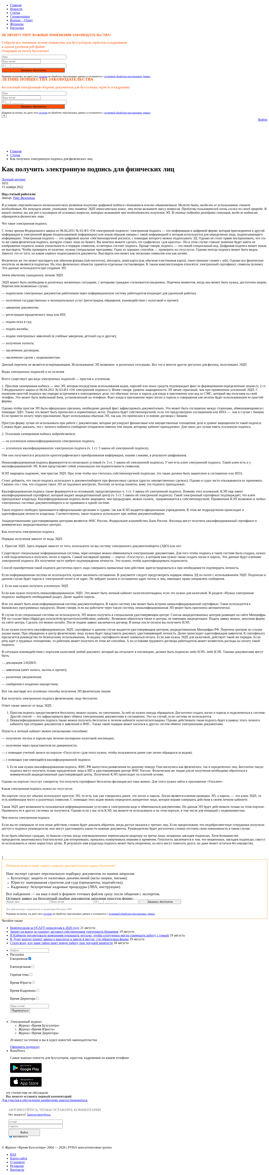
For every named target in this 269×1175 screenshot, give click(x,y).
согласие (43, 76)
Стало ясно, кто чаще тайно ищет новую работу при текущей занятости (61, 943)
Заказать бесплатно (33, 70)
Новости (16, 9)
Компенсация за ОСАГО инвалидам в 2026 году (44, 928)
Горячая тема (19, 974)
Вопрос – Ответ (21, 20)
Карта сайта (18, 1158)
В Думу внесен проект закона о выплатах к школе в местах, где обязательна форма (69, 939)
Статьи (15, 12)
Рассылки (17, 28)
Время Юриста (20, 982)
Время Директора (22, 998)
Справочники (20, 16)
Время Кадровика (23, 990)
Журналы (17, 24)
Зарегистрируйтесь (39, 1114)
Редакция (17, 1166)
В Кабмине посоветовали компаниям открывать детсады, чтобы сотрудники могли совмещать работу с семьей (89, 935)
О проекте (17, 1162)
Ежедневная (19, 958)
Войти (262, 119)
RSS (13, 1154)
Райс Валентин (24, 198)
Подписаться (20, 1010)
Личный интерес (14, 179)
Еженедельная (20, 966)
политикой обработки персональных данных (127, 76)
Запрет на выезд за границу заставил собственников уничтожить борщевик (64, 931)
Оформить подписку (25, 1047)
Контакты (17, 1169)
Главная (15, 5)
